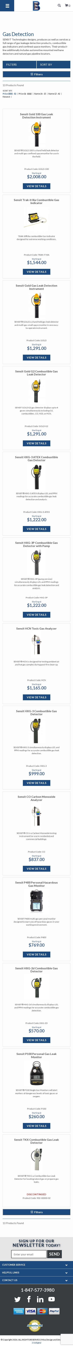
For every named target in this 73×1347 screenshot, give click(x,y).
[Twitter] (18, 1299)
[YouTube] (51, 1299)
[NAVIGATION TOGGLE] (66, 1265)
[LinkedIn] (40, 1299)
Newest (6, 96)
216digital (36, 1342)
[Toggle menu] (7, 6)
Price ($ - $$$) (25, 93)
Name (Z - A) (54, 93)
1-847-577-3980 (37, 1290)
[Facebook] (28, 1299)
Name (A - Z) (40, 93)
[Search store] (59, 6)
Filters (38, 74)
